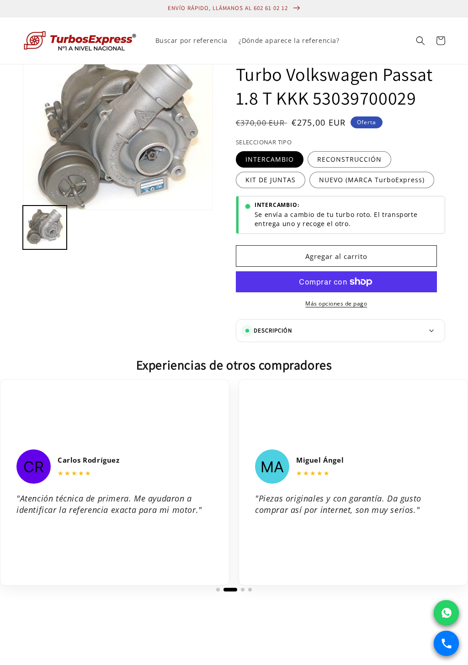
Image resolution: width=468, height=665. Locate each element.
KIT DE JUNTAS (270, 179)
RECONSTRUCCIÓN (349, 159)
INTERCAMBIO (269, 159)
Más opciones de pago (336, 303)
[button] (420, 41)
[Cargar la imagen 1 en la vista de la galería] (45, 227)
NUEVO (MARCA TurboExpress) (372, 179)
